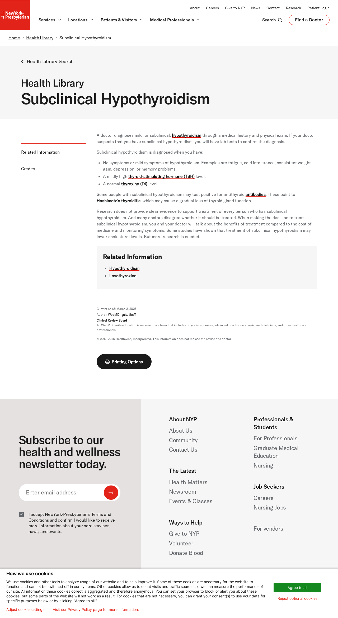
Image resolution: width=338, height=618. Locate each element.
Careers (212, 8)
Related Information (40, 152)
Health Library (39, 37)
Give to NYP (235, 8)
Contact (273, 8)
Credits (28, 168)
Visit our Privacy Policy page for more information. (96, 609)
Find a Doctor (309, 21)
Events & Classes (191, 501)
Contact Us (183, 449)
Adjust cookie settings (25, 609)
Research (293, 8)
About (195, 8)
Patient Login (318, 8)
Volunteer (181, 543)
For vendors (268, 528)
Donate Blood (186, 552)
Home (14, 37)
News (255, 8)
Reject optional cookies (297, 598)
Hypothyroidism (124, 268)
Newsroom (182, 491)
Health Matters (188, 482)
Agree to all (297, 587)
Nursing (263, 465)
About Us (180, 430)
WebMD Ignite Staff (122, 315)
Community (183, 440)
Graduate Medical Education (276, 452)
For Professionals (275, 438)
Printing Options (127, 361)
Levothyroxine (123, 275)
